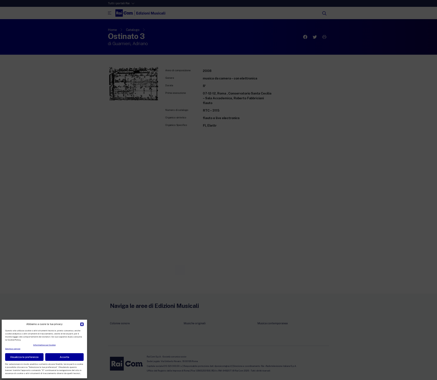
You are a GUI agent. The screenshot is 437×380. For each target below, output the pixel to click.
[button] (82, 324)
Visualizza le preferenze (24, 357)
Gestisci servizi (12, 349)
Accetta (64, 357)
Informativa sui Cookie (44, 345)
